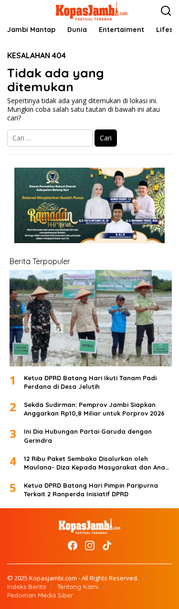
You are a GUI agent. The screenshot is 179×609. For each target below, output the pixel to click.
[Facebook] (72, 545)
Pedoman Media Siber (40, 595)
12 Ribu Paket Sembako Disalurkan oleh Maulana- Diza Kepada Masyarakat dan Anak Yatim (96, 463)
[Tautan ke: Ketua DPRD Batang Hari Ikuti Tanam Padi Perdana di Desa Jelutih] (91, 318)
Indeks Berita (26, 586)
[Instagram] (90, 545)
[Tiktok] (107, 545)
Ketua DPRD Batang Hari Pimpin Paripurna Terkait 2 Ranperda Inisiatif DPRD (91, 489)
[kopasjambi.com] (91, 10)
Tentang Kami (77, 586)
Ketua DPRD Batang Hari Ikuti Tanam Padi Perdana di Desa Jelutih (90, 382)
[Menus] (14, 11)
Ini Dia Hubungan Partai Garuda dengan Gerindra (88, 435)
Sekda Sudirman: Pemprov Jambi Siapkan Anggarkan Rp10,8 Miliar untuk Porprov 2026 (94, 409)
